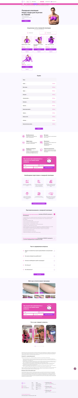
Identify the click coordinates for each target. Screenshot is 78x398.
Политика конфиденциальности (26, 394)
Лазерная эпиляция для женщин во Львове (38, 384)
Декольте (24, 94)
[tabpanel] (39, 189)
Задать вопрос (39, 274)
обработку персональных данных (37, 169)
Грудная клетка (26, 98)
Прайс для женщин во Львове (38, 387)
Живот (24, 90)
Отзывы (33, 383)
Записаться (27, 49)
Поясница (25, 101)
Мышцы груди (25, 116)
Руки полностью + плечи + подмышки (38, 45)
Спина (24, 83)
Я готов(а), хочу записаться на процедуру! (39, 203)
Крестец (24, 105)
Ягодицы (24, 120)
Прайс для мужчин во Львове (38, 389)
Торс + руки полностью (49, 44)
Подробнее (27, 51)
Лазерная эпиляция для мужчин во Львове (38, 385)
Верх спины (25, 87)
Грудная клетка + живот (26, 44)
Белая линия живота (26, 109)
